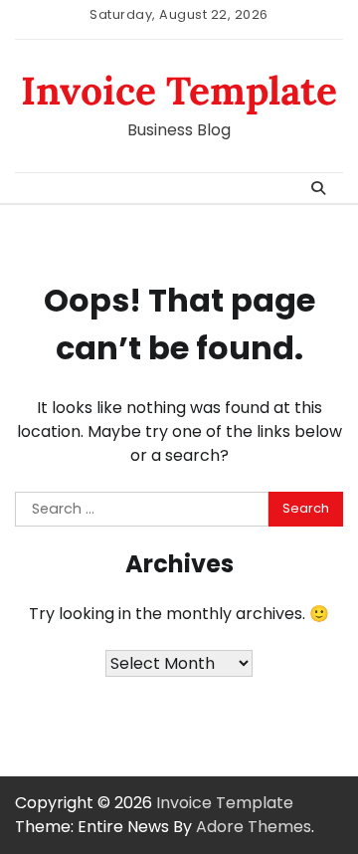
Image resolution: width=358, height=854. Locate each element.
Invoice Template (179, 90)
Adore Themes (253, 826)
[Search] (318, 188)
